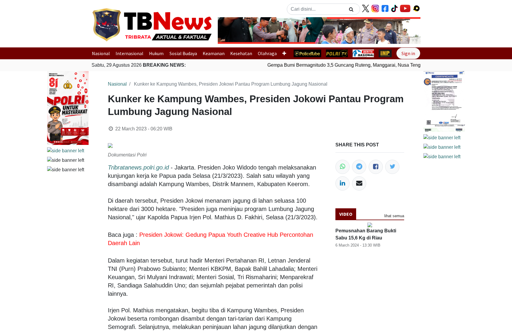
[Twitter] (392, 167)
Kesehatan (241, 53)
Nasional (101, 53)
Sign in (408, 53)
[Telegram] (359, 167)
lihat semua (394, 216)
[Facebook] (376, 167)
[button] (233, 30)
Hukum (156, 53)
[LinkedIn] (342, 183)
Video (345, 214)
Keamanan (214, 53)
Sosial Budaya (183, 53)
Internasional (129, 53)
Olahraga (267, 53)
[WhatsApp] (342, 167)
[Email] (359, 183)
